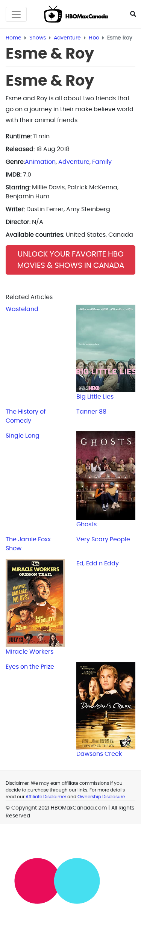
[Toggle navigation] (16, 14)
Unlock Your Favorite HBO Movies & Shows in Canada (70, 260)
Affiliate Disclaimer (46, 797)
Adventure (73, 162)
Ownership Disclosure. (101, 797)
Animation (40, 162)
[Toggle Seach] (133, 14)
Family (102, 162)
